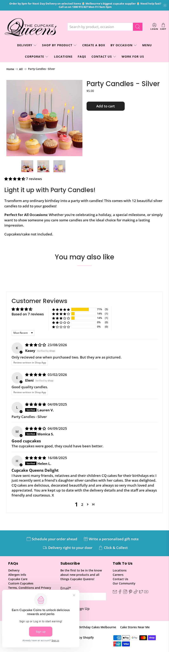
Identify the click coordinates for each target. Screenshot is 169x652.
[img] (35, 344)
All (21, 69)
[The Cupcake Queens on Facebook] (120, 593)
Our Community (124, 583)
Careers (118, 575)
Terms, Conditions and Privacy (29, 588)
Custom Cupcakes (20, 583)
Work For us (133, 56)
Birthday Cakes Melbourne (97, 627)
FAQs (82, 56)
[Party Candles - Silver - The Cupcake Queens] (44, 118)
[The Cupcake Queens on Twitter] (141, 593)
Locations (63, 56)
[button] (14, 178)
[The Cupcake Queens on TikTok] (136, 593)
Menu (147, 45)
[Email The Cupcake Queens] (115, 593)
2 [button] (82, 504)
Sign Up (83, 608)
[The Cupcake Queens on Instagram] (125, 593)
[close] (165, 5)
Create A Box (93, 45)
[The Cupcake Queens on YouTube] (146, 593)
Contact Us (102, 56)
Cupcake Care (17, 579)
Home (10, 69)
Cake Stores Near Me (135, 627)
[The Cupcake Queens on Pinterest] (130, 593)
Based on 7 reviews (28, 314)
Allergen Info (17, 575)
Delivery (14, 570)
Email (65, 588)
